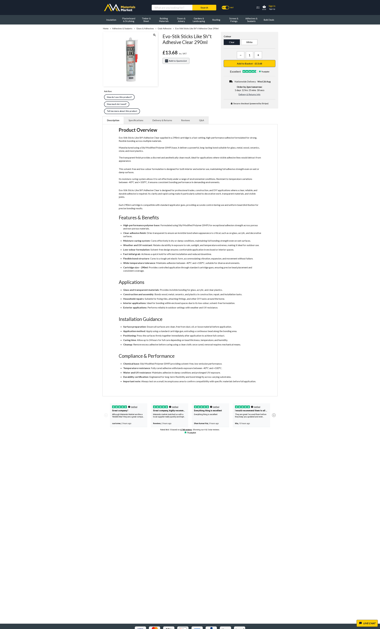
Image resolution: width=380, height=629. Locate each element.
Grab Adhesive (164, 28)
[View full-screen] (154, 35)
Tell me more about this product (122, 111)
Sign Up (272, 9)
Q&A (201, 120)
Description (113, 120)
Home (106, 28)
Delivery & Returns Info (249, 94)
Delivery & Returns (162, 120)
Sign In (272, 6)
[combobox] (172, 7)
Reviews (185, 120)
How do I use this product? (119, 97)
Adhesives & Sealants (122, 28)
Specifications (136, 120)
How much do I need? (116, 104)
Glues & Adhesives (145, 28)
